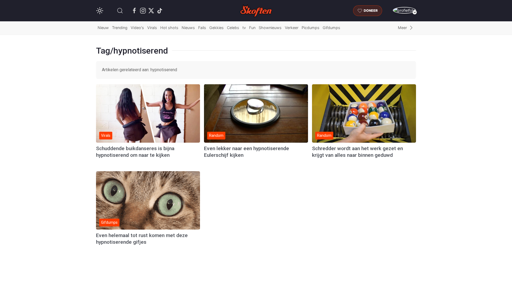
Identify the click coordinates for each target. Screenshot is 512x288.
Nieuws (188, 27)
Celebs (233, 27)
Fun (252, 27)
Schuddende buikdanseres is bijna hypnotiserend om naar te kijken (135, 151)
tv (244, 27)
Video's (137, 27)
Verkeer (291, 27)
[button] (120, 10)
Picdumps (310, 27)
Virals (152, 27)
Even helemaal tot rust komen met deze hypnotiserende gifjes (142, 238)
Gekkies (216, 27)
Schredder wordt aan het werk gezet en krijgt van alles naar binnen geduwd (357, 151)
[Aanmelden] (404, 10)
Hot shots (169, 27)
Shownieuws (270, 27)
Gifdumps (331, 27)
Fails (202, 27)
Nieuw (103, 27)
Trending (119, 27)
